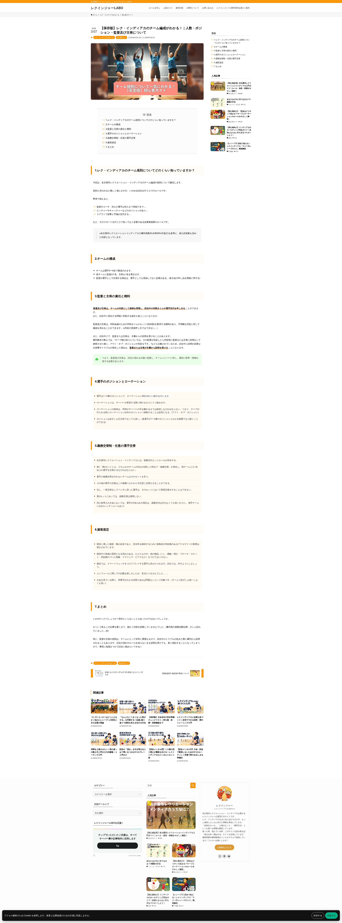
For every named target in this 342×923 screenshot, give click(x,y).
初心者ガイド (121, 37)
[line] (224, 856)
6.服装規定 (111, 142)
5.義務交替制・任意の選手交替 (120, 137)
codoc (139, 855)
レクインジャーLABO (107, 7)
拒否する (318, 915)
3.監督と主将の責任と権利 (118, 128)
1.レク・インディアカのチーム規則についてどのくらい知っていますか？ (141, 119)
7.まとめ (110, 146)
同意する (331, 915)
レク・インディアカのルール (104, 37)
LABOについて (224, 847)
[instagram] (220, 856)
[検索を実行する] (193, 785)
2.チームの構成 (113, 124)
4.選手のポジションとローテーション (124, 133)
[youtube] (229, 856)
